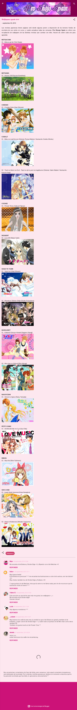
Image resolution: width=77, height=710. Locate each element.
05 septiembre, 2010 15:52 (23, 592)
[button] (74, 19)
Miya (11, 561)
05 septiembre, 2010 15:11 (22, 571)
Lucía (11, 606)
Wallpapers (10, 553)
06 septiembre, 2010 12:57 (23, 617)
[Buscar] (74, 4)
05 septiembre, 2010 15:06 (20, 561)
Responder (14, 567)
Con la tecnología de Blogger (39, 706)
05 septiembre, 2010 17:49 (21, 606)
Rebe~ (12, 572)
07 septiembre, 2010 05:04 (22, 632)
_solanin (12, 617)
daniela (12, 632)
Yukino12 (13, 593)
